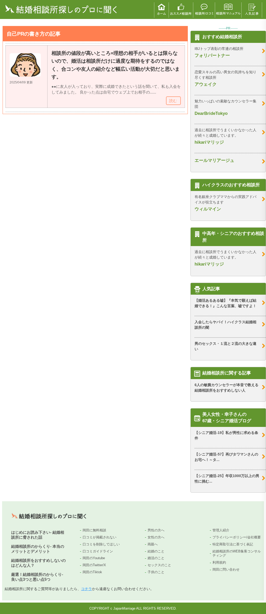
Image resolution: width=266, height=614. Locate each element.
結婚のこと (156, 551)
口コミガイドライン (98, 551)
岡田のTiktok (92, 572)
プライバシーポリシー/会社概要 (236, 537)
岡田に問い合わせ (226, 569)
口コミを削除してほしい (101, 544)
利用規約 (219, 562)
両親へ (153, 544)
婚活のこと (156, 558)
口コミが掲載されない (99, 537)
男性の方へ (156, 530)
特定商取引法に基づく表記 (232, 544)
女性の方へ (156, 537)
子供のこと (156, 572)
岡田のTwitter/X (94, 565)
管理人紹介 (220, 530)
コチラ (86, 589)
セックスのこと (159, 565)
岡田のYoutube (94, 558)
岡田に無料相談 (94, 530)
